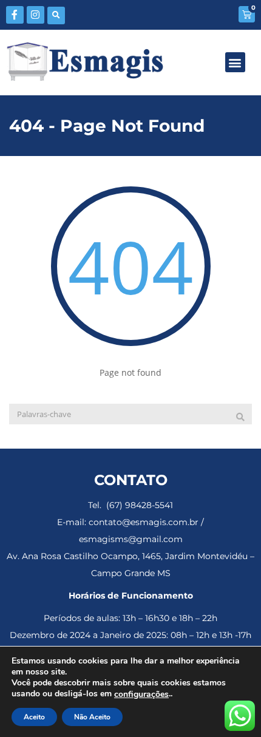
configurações (141, 694)
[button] (56, 15)
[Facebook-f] (15, 15)
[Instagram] (35, 15)
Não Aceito (92, 717)
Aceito (34, 717)
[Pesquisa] (240, 417)
